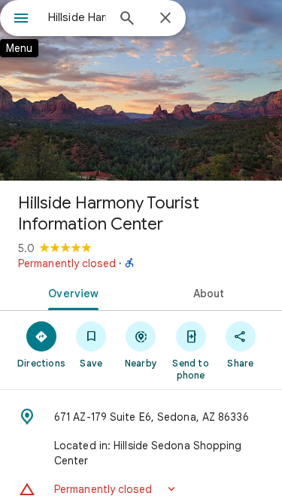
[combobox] (77, 17)
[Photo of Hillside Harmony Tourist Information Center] (141, 90)
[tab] (70, 292)
